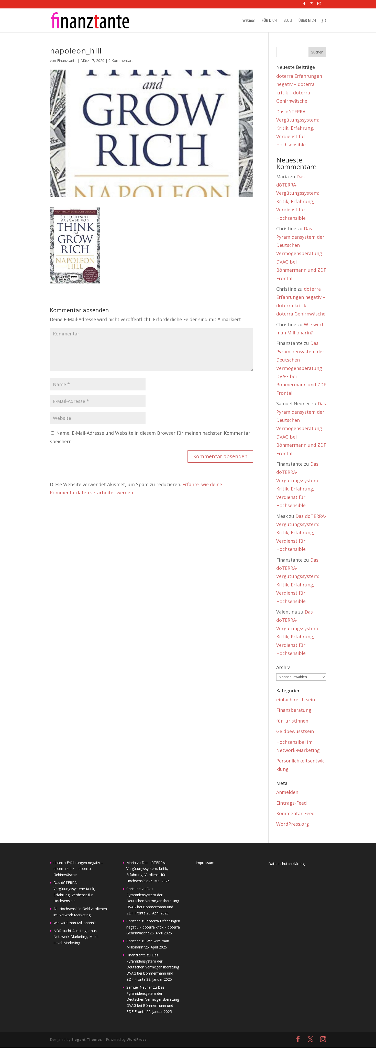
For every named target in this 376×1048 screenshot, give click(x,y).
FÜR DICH (269, 21)
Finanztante (66, 60)
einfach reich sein (295, 699)
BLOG (287, 21)
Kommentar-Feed (295, 813)
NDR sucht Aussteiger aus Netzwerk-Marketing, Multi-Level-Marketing (76, 936)
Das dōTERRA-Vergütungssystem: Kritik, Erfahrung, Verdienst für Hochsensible (297, 128)
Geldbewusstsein (295, 731)
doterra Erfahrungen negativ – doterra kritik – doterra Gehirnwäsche (78, 868)
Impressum (205, 862)
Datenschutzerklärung (286, 863)
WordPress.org (292, 824)
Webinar (248, 21)
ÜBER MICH (307, 21)
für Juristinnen (292, 721)
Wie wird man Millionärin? (74, 922)
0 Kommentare (121, 60)
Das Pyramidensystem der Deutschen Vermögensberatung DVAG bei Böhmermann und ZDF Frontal (301, 253)
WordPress (137, 1039)
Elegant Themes (86, 1039)
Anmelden (287, 792)
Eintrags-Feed (291, 803)
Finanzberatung (293, 710)
